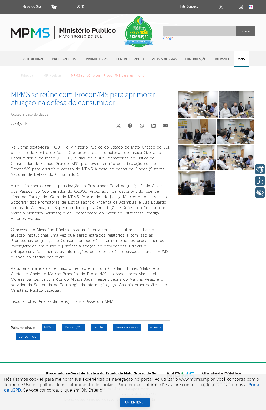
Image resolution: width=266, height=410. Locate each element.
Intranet (222, 59)
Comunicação (196, 59)
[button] (118, 126)
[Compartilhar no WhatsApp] (141, 126)
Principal (27, 75)
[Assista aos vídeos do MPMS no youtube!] (231, 7)
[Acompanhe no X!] (221, 7)
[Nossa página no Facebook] (211, 7)
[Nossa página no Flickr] (251, 7)
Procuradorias (64, 59)
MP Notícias (53, 75)
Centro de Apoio (130, 59)
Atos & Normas (164, 59)
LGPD (80, 7)
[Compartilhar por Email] (165, 126)
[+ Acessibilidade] (260, 192)
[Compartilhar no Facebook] (130, 126)
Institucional (32, 59)
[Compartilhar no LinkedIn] (153, 126)
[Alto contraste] (64, 7)
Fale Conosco (188, 7)
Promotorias (97, 59)
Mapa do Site (31, 7)
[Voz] (260, 181)
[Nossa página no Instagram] (241, 7)
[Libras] (54, 7)
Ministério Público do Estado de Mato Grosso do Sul (63, 30)
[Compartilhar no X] (118, 126)
